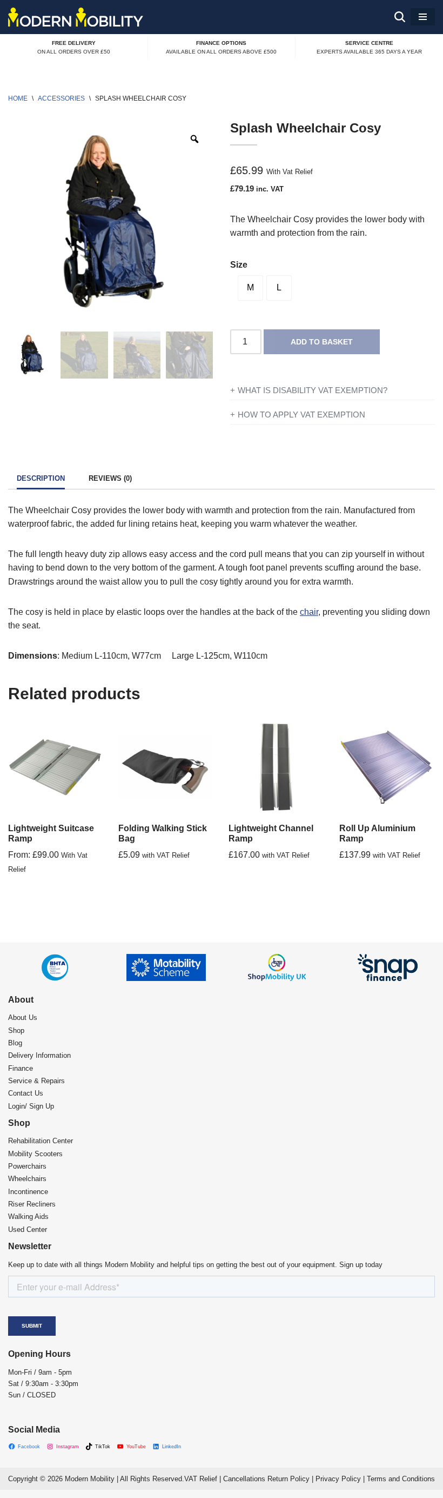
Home (18, 98)
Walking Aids (28, 1216)
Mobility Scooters (35, 1154)
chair (309, 612)
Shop (16, 1030)
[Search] (399, 16)
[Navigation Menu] (423, 16)
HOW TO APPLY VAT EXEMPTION (301, 414)
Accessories (61, 98)
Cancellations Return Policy (266, 1479)
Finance (20, 1068)
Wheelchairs (27, 1179)
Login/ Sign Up (31, 1106)
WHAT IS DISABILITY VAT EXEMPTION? (312, 390)
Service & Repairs (36, 1081)
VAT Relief (200, 1479)
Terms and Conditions (401, 1479)
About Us (22, 1017)
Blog (15, 1043)
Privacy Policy (338, 1479)
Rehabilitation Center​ (40, 1141)
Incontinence (28, 1192)
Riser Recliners (32, 1204)
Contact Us (25, 1093)
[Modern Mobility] (75, 17)
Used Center (27, 1229)
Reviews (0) (110, 478)
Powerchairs (27, 1166)
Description (41, 478)
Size (238, 264)
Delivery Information (39, 1055)
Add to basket (322, 341)
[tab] (41, 479)
